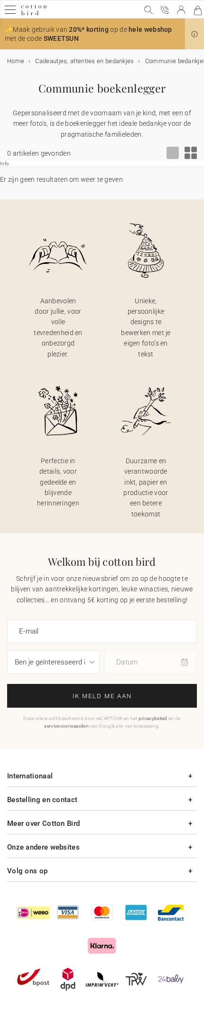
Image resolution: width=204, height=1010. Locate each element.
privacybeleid (153, 718)
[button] (194, 34)
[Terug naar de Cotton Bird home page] (33, 14)
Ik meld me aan (102, 696)
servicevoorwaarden (66, 726)
